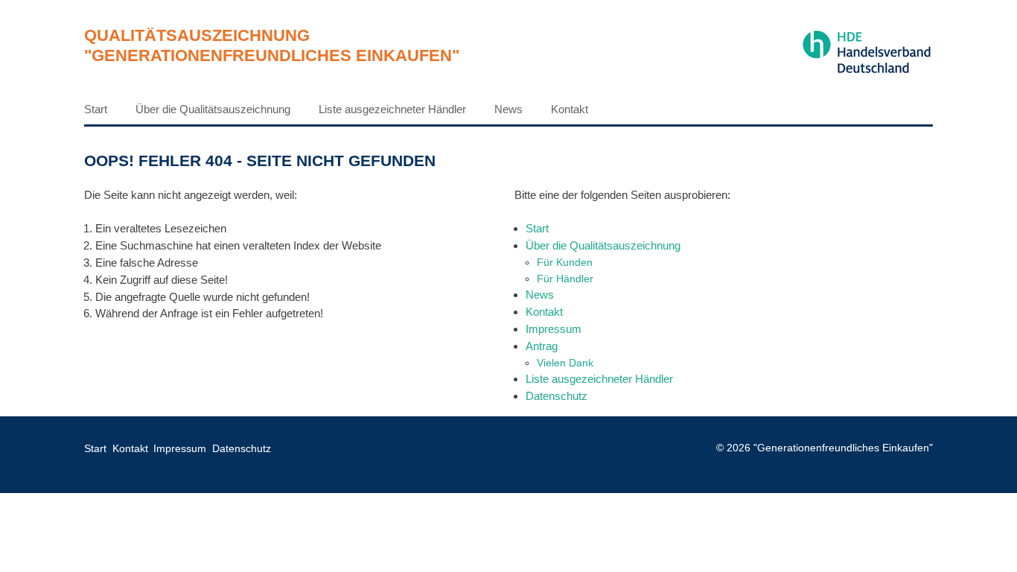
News (508, 109)
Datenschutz (556, 396)
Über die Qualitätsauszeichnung (213, 109)
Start (95, 109)
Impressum (553, 328)
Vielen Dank (565, 363)
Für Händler (565, 279)
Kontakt (569, 109)
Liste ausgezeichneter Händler (392, 109)
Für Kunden (565, 262)
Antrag (542, 346)
